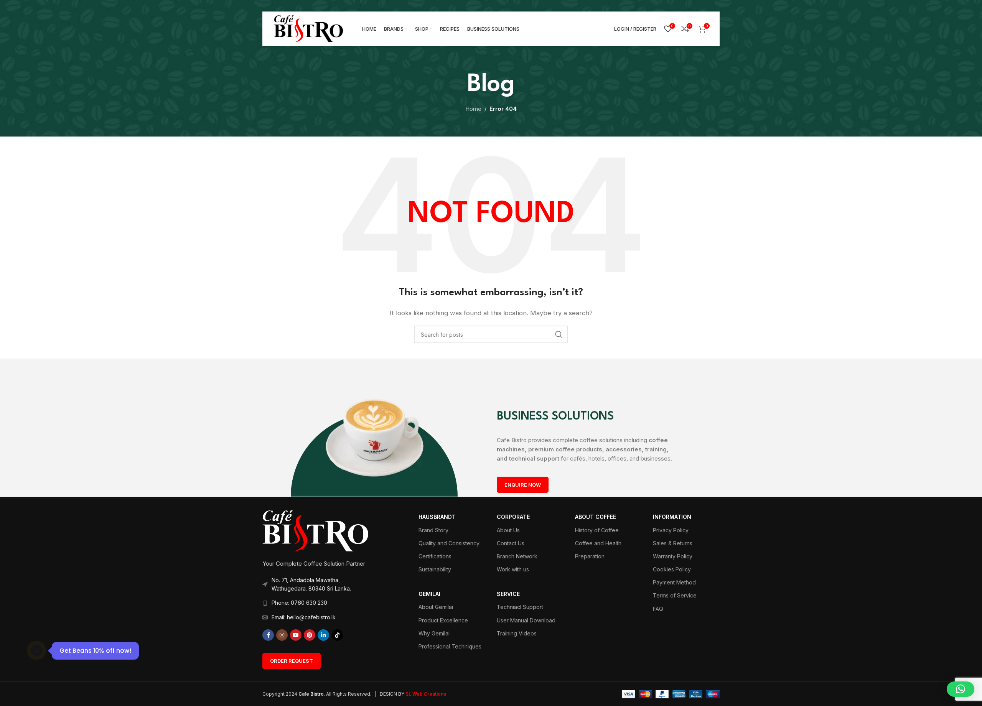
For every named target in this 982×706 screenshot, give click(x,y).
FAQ (658, 609)
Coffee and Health (598, 543)
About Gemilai (436, 607)
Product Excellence (443, 620)
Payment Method (674, 582)
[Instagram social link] (282, 635)
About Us (508, 530)
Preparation (590, 556)
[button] (960, 689)
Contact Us (510, 543)
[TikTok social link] (337, 635)
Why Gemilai (434, 633)
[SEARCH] (559, 334)
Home (473, 108)
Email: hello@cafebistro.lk (304, 617)
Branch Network (517, 556)
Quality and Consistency (449, 543)
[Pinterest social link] (309, 635)
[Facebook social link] (268, 635)
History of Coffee (597, 530)
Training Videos (517, 633)
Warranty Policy (672, 556)
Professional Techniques (450, 646)
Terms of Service (675, 595)
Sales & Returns (672, 543)
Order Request (291, 661)
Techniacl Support (520, 607)
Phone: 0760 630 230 (299, 602)
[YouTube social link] (296, 635)
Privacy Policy (671, 530)
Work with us (513, 569)
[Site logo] (308, 28)
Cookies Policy (672, 569)
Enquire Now (522, 485)
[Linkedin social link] (323, 635)
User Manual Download (526, 620)
